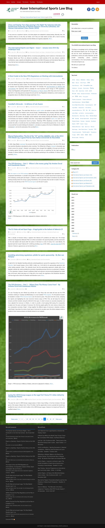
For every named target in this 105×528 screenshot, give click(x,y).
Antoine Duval (21, 31)
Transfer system (86, 132)
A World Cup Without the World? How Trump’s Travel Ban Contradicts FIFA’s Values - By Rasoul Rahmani (51, 436)
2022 (73, 220)
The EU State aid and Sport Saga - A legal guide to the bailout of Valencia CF (35, 229)
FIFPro (80, 96)
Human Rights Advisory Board (78, 105)
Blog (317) (75, 172)
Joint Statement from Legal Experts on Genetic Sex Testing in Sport (51, 432)
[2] (14, 127)
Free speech (85, 96)
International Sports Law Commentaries (39, 31)
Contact (19, 2)
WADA (86, 134)
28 (27, 419)
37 (53, 419)
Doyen (73, 90)
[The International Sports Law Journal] (73, 149)
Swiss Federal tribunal (83, 129)
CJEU (81, 85)
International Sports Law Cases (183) (82, 175)
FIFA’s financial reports (26, 297)
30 (33, 419)
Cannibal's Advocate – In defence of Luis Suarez (25, 104)
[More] (15, 438)
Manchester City (75, 115)
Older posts (59, 419)
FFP (73, 96)
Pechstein (82, 121)
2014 (73, 197)
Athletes (88, 79)
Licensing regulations (89, 113)
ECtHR (90, 90)
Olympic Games (75, 121)
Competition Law (88, 85)
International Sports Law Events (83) (82, 180)
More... (51, 38)
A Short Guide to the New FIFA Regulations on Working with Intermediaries (35, 76)
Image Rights (74, 107)
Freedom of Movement (87, 99)
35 (47, 419)
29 (30, 419)
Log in (98, 2)
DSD (77, 90)
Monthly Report (93, 115)
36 (50, 419)
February (74, 233)
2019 (73, 211)
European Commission (85, 93)
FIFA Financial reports (30, 181)
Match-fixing (82, 115)
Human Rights (85, 102)
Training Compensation (76, 132)
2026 (75, 233)
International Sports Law (77, 110)
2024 (73, 225)
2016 (73, 203)
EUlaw (78, 93)
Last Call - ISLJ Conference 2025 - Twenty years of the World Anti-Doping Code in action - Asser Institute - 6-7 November (52, 442)
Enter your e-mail (76, 31)
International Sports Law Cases (37, 52)
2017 (73, 206)
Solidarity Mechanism (76, 126)
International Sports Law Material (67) (82, 183)
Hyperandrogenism (89, 105)
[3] (12, 154)
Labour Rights (75, 113)
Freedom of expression (76, 99)
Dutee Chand (81, 90)
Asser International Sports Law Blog (46, 8)
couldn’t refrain (40, 110)
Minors (87, 115)
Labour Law (93, 110)
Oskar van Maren (22, 79)
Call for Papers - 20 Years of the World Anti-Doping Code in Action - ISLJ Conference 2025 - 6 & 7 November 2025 (51, 475)
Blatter (73, 82)
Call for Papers (83, 82)
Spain (83, 126)
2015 (73, 200)
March (74, 236)
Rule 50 (81, 124)
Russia (86, 124)
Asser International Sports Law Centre (33, 17)
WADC (90, 134)
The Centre (25, 2)
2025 (73, 228)
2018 (73, 208)
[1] (34, 125)
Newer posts (14, 419)
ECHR (86, 90)
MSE (73, 118)
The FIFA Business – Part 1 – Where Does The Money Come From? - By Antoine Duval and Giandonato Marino (34, 285)
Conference (74, 88)
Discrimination (86, 88)
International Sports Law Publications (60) (83, 186)
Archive (13, 2)
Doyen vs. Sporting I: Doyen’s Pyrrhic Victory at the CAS (20, 441)
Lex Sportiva (81, 113)
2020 (73, 214)
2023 (73, 222)
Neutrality (77, 118)
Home (8, 2)
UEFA (78, 134)
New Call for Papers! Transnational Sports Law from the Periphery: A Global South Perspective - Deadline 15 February (52, 482)
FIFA (76, 96)
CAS (88, 82)
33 (41, 419)
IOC (84, 110)
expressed (22, 144)
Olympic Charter (93, 118)
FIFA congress (47, 294)
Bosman (77, 82)
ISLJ (87, 110)
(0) (64, 52)
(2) (64, 31)
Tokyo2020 (91, 129)
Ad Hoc (73, 79)
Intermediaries (88, 107)
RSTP (78, 124)
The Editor (32, 2)
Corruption (80, 88)
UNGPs (82, 134)
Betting (92, 79)
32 (39, 419)
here (53, 118)
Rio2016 (73, 124)
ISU (89, 110)
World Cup (81, 137)
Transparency (93, 132)
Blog (28, 31)
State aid (92, 126)
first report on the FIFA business (19, 173)
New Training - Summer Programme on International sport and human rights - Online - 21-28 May (51, 469)
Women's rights (75, 137)
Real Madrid (93, 121)
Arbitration (83, 80)
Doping (92, 88)
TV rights (74, 134)
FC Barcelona (94, 93)
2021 (73, 217)
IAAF (95, 105)
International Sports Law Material (53, 52)
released (53, 146)
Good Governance (76, 102)
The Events (39, 2)
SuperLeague (74, 129)
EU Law (74, 93)
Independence (81, 107)
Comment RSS (10, 519)
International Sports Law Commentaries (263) (84, 177)
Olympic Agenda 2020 (84, 118)
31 (36, 419)
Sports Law (87, 126)
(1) (64, 79)
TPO (95, 129)
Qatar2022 (88, 121)
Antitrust (77, 79)
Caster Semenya (75, 85)
